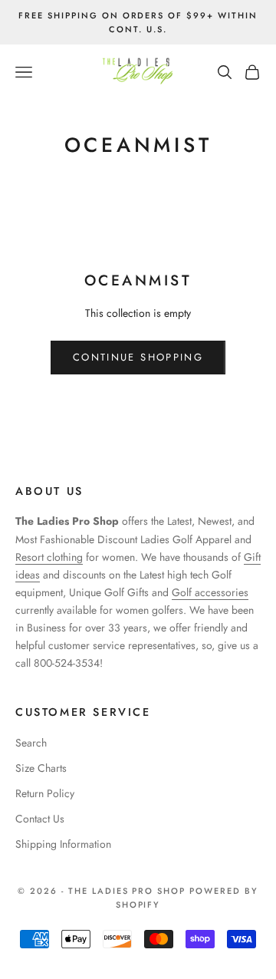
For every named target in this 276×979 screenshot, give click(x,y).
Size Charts (41, 768)
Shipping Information (63, 844)
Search (31, 742)
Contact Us (39, 818)
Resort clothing (49, 557)
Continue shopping (138, 357)
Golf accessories (210, 592)
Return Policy (44, 793)
